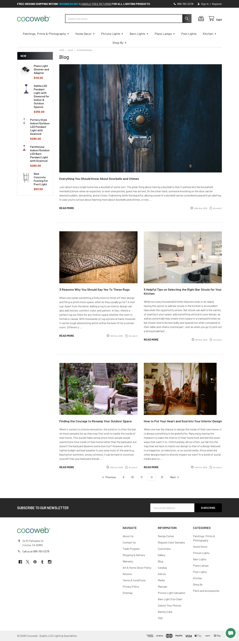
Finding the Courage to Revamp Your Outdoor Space (95, 421)
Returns (127, 574)
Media (161, 580)
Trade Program (131, 548)
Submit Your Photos (169, 605)
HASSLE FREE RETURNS (96, 3)
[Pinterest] (35, 562)
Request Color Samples (171, 542)
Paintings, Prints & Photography (44, 34)
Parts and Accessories (206, 590)
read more (66, 208)
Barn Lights (137, 34)
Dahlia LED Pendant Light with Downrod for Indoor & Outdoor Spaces (41, 96)
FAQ (160, 618)
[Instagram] (50, 562)
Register (217, 3)
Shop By (118, 42)
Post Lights (188, 34)
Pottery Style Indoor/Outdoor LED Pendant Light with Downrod (40, 126)
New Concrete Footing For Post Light (41, 179)
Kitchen (208, 34)
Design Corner (166, 536)
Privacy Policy (131, 586)
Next (173, 477)
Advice (162, 574)
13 (162, 477)
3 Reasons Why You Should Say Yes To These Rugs (94, 289)
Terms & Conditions (134, 580)
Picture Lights (110, 34)
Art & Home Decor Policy (137, 567)
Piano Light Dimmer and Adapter (41, 69)
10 (132, 477)
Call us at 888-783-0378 (35, 551)
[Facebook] (20, 562)
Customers (164, 548)
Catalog (162, 567)
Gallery (161, 555)
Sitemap (128, 592)
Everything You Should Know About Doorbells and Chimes (99, 179)
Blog (160, 561)
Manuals (162, 586)
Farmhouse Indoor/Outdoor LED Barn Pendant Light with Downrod (40, 153)
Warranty (128, 561)
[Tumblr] (42, 562)
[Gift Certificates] (202, 18)
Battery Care (165, 611)
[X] (27, 562)
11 (141, 477)
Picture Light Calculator (171, 592)
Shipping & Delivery (134, 555)
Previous (110, 477)
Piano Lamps (163, 34)
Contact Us (129, 542)
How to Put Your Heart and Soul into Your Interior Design (183, 421)
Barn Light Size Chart (170, 599)
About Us (128, 536)
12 (151, 477)
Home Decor (83, 34)
